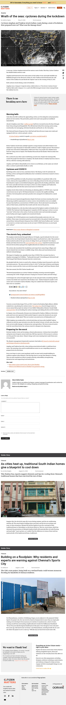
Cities (29, 7)
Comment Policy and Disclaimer (45, 691)
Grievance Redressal (44, 694)
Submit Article (51, 7)
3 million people (28, 124)
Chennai (3, 460)
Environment (37, 20)
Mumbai (3, 13)
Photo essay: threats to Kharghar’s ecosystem (26, 229)
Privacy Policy (45, 685)
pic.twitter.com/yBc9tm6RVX (38, 136)
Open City (34, 690)
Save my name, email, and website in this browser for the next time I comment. (19, 433)
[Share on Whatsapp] (63, 75)
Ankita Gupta (7, 20)
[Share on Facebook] (63, 78)
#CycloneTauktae (14, 136)
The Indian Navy (37, 306)
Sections (43, 7)
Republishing (45, 689)
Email (3, 421)
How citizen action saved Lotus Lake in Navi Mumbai (24, 364)
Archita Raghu (7, 471)
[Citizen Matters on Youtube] (5, 700)
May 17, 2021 (30, 139)
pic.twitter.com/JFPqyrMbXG (37, 294)
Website (3, 427)
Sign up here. (42, 677)
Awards (23, 688)
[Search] (64, 8)
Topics (36, 7)
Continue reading (33, 538)
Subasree (5, 567)
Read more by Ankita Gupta (19, 386)
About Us (24, 685)
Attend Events (35, 686)
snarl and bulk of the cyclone (34, 243)
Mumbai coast (10, 371)
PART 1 (45, 3)
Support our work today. (21, 660)
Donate (59, 7)
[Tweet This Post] (63, 73)
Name (3, 415)
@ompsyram (14, 294)
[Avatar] (5, 384)
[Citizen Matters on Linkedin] (12, 696)
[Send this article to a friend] (63, 70)
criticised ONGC (11, 310)
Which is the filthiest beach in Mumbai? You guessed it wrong (26, 366)
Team (23, 686)
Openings (24, 689)
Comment (4, 401)
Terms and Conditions (44, 687)
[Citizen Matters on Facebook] (9, 696)
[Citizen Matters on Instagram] (5, 696)
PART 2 (53, 3)
